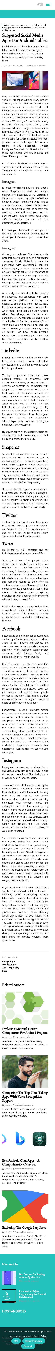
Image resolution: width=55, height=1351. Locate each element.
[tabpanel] (25, 80)
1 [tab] (25, 86)
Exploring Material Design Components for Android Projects (24, 1031)
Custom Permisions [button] (33, 1341)
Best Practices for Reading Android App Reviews (32, 1276)
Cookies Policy (39, 1336)
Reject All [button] (28, 1346)
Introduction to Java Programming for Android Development (32, 1294)
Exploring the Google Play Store (24, 1227)
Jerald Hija (8, 65)
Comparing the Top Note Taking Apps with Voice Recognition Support (25, 1097)
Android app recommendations (16, 25)
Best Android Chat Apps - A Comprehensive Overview (21, 1162)
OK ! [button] (16, 1341)
